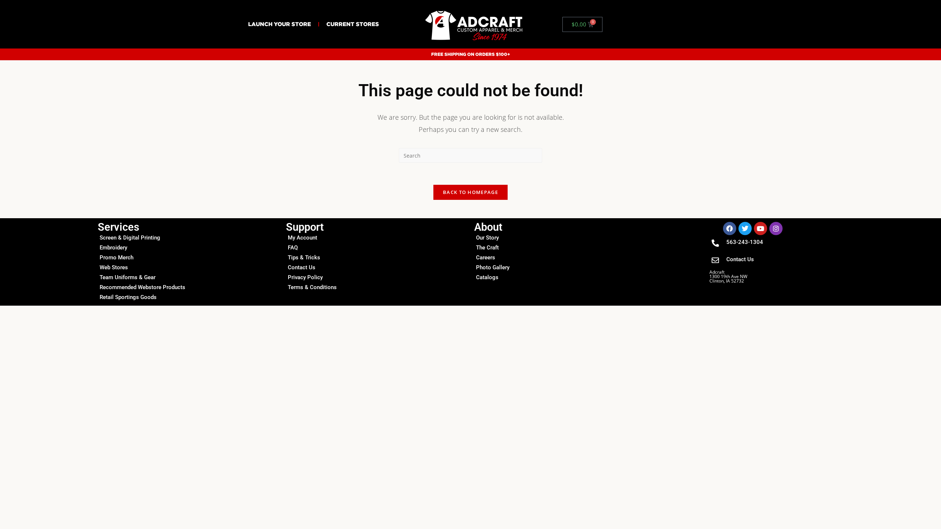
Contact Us (301, 267)
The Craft (487, 247)
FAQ (293, 247)
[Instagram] (776, 228)
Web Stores (114, 267)
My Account (302, 237)
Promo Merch (116, 257)
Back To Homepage (470, 192)
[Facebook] (729, 228)
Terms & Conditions (312, 287)
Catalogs (487, 277)
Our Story (487, 237)
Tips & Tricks (304, 257)
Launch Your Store (279, 24)
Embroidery (113, 247)
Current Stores (352, 24)
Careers (485, 257)
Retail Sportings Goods (128, 297)
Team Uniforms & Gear (127, 277)
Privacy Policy (305, 277)
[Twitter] (745, 228)
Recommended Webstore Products (142, 287)
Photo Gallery (492, 267)
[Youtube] (760, 228)
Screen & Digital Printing (130, 237)
